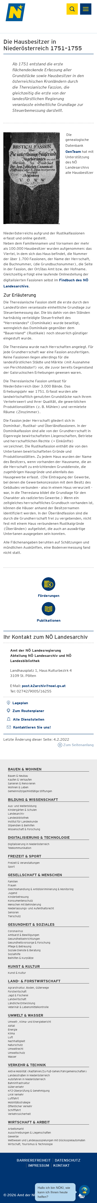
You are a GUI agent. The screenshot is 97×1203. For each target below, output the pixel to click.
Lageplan (20, 703)
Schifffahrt (14, 1110)
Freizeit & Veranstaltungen (24, 862)
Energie (12, 1029)
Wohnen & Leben (18, 787)
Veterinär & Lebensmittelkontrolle (28, 1007)
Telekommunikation (19, 848)
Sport (11, 866)
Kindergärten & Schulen (22, 809)
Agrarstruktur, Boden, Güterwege (28, 987)
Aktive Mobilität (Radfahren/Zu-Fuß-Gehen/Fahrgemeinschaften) (47, 1071)
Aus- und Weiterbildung (22, 806)
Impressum (38, 1165)
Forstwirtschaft (17, 991)
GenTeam (73, 151)
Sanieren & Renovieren (21, 783)
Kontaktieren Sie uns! (32, 727)
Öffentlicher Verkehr (20, 1106)
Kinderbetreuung (18, 896)
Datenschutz (68, 1160)
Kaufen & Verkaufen (20, 779)
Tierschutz (14, 916)
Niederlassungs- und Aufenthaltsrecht (31, 908)
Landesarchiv (16, 813)
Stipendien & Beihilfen (21, 825)
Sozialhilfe (14, 954)
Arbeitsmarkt (16, 1128)
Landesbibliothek (18, 817)
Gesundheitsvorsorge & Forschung (29, 942)
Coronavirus (15, 931)
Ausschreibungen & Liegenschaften (29, 1132)
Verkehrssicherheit (19, 1114)
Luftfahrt (13, 1098)
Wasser (12, 1056)
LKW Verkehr (16, 1094)
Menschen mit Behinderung (24, 904)
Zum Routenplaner (28, 711)
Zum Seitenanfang (78, 745)
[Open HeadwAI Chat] (84, 1190)
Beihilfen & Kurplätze (20, 958)
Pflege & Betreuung (19, 946)
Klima (11, 1033)
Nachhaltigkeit (16, 1041)
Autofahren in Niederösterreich (27, 1079)
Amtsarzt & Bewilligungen (23, 935)
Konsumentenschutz (20, 900)
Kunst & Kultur (17, 972)
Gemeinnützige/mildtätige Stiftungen (30, 791)
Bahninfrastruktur (19, 1083)
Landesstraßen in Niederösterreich (29, 1075)
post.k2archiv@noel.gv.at (44, 686)
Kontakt (61, 1165)
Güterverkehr (16, 1086)
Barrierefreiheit (34, 1160)
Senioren (13, 912)
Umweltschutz (16, 1052)
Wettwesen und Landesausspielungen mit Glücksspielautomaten (46, 1140)
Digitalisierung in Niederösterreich (28, 844)
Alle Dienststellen (28, 719)
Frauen (12, 885)
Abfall (11, 1025)
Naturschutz (15, 1045)
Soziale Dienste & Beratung (24, 950)
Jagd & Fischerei (18, 995)
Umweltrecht (15, 1048)
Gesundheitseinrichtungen (24, 938)
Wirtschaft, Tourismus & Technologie (30, 1144)
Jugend (12, 893)
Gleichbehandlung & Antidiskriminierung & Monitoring (41, 889)
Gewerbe (13, 1136)
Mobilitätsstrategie (19, 1102)
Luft (10, 1037)
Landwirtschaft (17, 999)
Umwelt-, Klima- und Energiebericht (29, 1021)
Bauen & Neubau (18, 775)
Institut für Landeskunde (23, 821)
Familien (13, 881)
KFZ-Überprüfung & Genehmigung (29, 1090)
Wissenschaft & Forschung (24, 829)
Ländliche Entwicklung (21, 1003)
